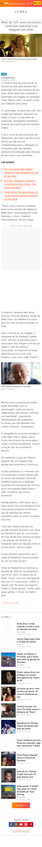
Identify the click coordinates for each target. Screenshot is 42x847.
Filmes (21, 11)
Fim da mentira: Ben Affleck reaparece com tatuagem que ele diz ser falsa (21, 172)
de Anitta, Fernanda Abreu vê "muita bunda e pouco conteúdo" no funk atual (21, 195)
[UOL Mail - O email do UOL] (27, 3)
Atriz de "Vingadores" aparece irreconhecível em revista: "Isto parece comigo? (20, 184)
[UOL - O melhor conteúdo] (4, 3)
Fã (5, 192)
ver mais (19, 805)
